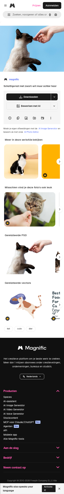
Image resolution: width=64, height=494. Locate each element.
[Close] (59, 489)
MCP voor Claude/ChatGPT (21, 422)
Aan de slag (11, 448)
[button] (32, 376)
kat (8, 328)
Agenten (10, 426)
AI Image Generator (48, 128)
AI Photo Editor (31, 132)
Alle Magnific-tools (13, 438)
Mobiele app (10, 434)
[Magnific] (32, 348)
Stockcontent (10, 417)
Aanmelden (52, 5)
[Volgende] (59, 161)
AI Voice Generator (13, 413)
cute (19, 328)
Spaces (7, 396)
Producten (10, 391)
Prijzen (36, 5)
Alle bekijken (35, 139)
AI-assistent (9, 401)
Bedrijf (7, 457)
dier (31, 328)
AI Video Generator (13, 409)
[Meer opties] (50, 118)
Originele (22, 29)
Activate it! (48, 488)
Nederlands (32, 376)
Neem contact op (14, 467)
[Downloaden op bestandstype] (54, 96)
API (5, 430)
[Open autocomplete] (7, 14)
